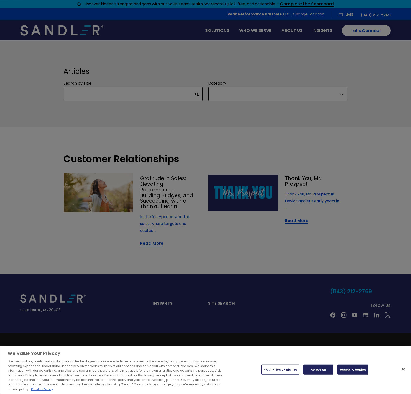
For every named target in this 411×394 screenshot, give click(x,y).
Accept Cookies (353, 369)
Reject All (318, 369)
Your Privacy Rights (280, 369)
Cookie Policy (42, 389)
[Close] (403, 369)
